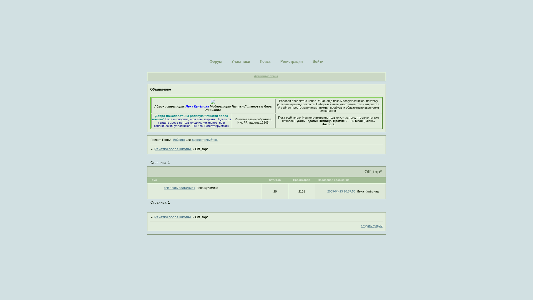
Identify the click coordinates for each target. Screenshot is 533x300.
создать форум (372, 226)
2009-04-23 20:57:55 (341, 191)
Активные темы (266, 76)
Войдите (179, 139)
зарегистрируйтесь (205, 139)
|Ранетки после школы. (173, 149)
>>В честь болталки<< (179, 187)
